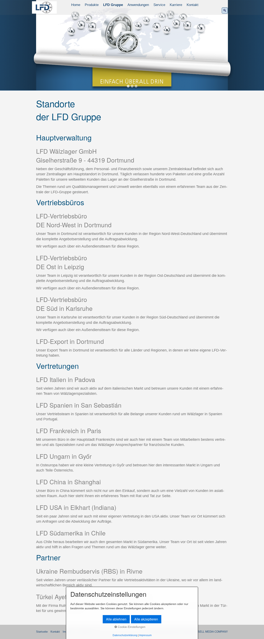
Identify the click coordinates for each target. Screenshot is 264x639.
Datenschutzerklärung (125, 635)
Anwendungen (138, 5)
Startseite (42, 631)
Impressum (145, 635)
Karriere (176, 5)
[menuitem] (76, 4)
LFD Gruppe (113, 5)
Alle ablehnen (116, 619)
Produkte (92, 5)
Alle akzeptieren (146, 619)
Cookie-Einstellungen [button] (131, 626)
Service (159, 5)
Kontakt (192, 5)
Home (75, 5)
